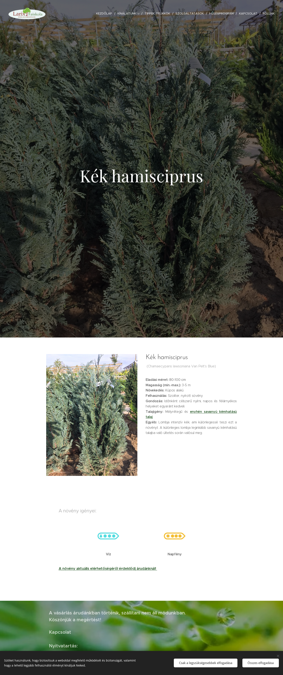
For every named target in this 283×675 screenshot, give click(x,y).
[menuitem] (105, 13)
